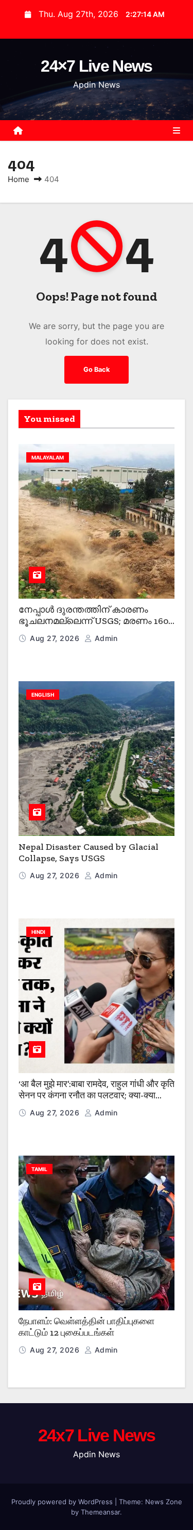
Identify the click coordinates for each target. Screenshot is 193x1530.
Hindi (38, 932)
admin (104, 638)
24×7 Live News (96, 66)
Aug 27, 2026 (56, 638)
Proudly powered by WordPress (63, 1502)
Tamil (39, 1169)
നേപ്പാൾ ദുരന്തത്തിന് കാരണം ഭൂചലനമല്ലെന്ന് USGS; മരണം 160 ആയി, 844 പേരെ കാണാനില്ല (93, 621)
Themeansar (100, 1512)
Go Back (96, 369)
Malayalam (47, 457)
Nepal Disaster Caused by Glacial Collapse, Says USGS (89, 852)
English (42, 695)
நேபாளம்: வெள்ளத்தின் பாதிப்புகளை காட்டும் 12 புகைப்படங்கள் (86, 1327)
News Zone (163, 1502)
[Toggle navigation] (176, 130)
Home (18, 179)
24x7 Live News (96, 1435)
